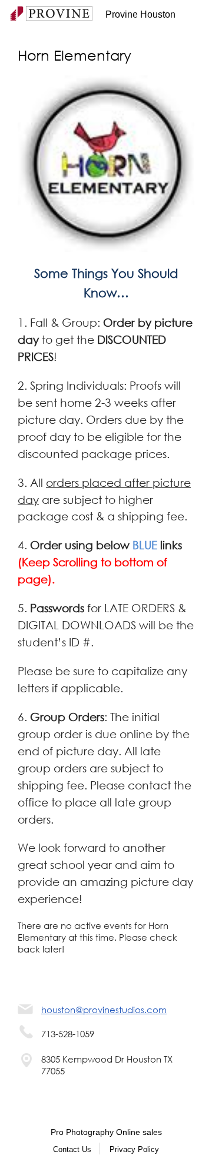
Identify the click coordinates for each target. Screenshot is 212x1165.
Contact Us (72, 1149)
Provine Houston (140, 14)
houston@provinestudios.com (104, 1009)
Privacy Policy (134, 1149)
